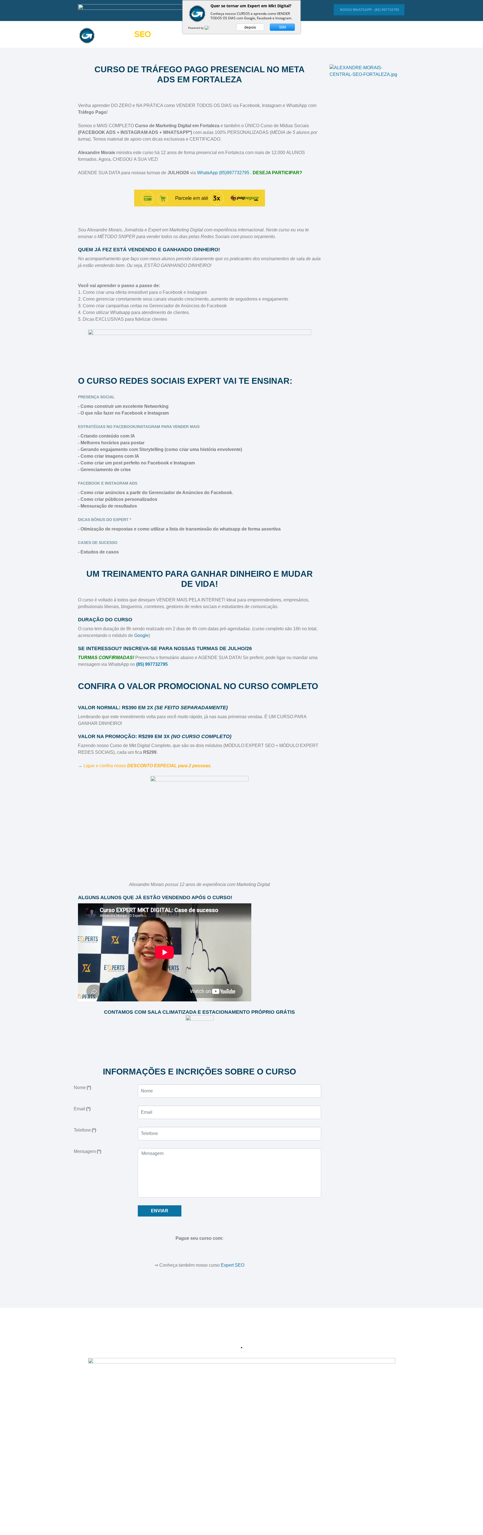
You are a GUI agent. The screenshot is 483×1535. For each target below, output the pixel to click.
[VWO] (210, 28)
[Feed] (253, 1336)
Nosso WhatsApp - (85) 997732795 (369, 10)
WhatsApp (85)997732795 (223, 172)
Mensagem (87, 1151)
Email (82, 1108)
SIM (282, 27)
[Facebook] (230, 1336)
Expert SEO (232, 1265)
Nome (82, 1087)
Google (141, 635)
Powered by (196, 28)
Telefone (85, 1130)
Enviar (159, 1210)
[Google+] (241, 1336)
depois (250, 27)
